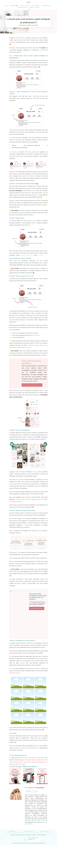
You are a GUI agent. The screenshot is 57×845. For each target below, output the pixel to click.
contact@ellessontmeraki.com (37, 843)
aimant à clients (34, 335)
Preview (22, 663)
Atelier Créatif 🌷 (24, 5)
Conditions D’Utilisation (44, 831)
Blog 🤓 (31, 7)
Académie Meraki (35, 5)
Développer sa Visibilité (25, 25)
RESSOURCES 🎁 (13, 5)
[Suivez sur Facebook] (25, 838)
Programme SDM (46, 5)
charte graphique (14, 484)
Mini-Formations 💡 (22, 7)
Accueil (6, 5)
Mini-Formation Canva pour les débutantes (31, 758)
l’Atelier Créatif (40, 820)
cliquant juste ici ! (16, 673)
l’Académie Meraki (25, 748)
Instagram (35, 25)
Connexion (37, 7)
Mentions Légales (12, 831)
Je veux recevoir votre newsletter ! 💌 (33, 838)
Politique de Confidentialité (28, 831)
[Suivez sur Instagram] (25, 840)
